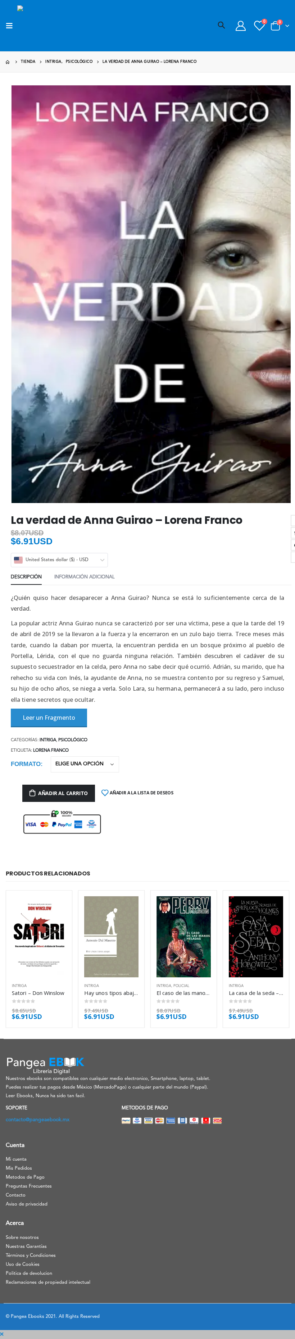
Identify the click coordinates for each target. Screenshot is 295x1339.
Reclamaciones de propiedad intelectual (48, 1282)
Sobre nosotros (22, 1237)
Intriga (48, 740)
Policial (181, 986)
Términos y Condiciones (31, 1255)
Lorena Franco (51, 750)
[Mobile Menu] (11, 25)
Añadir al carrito (63, 793)
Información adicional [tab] (84, 577)
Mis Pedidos (19, 1168)
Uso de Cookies (23, 1264)
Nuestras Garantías (26, 1246)
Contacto (16, 1195)
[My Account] (241, 25)
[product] (39, 937)
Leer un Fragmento (49, 718)
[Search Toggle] (221, 26)
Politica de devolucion (29, 1273)
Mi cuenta (16, 1159)
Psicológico (72, 740)
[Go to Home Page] (8, 61)
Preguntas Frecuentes (29, 1186)
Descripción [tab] (26, 577)
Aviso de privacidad (26, 1204)
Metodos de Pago (25, 1177)
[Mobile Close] (2, 1334)
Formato (26, 764)
